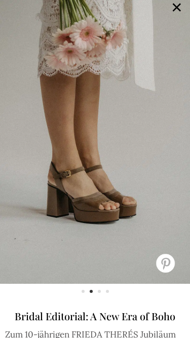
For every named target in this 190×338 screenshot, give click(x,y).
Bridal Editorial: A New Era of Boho (95, 316)
